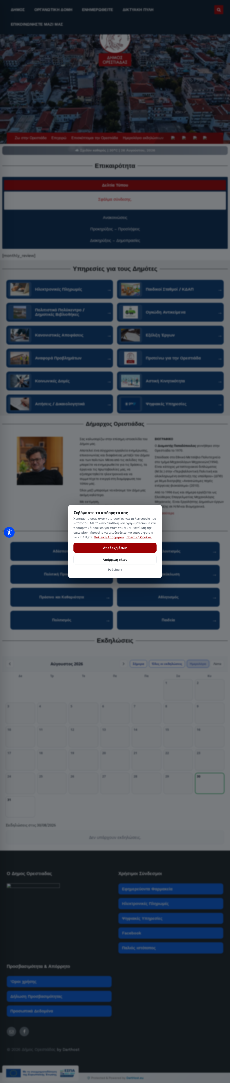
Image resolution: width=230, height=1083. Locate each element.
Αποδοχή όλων (115, 548)
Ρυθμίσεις (115, 569)
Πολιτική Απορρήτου (109, 537)
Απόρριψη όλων (115, 560)
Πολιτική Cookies (139, 537)
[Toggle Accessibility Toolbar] (9, 532)
